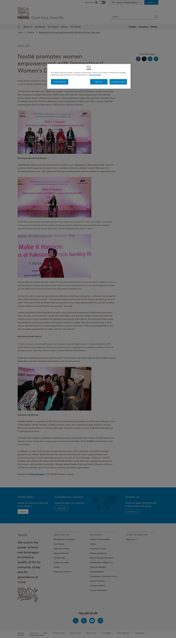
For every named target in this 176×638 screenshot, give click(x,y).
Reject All (98, 82)
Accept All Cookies (118, 82)
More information (95, 75)
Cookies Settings (59, 82)
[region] (89, 76)
